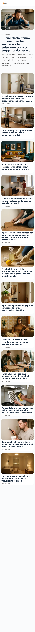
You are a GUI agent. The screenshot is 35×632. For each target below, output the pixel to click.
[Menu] (32, 3)
